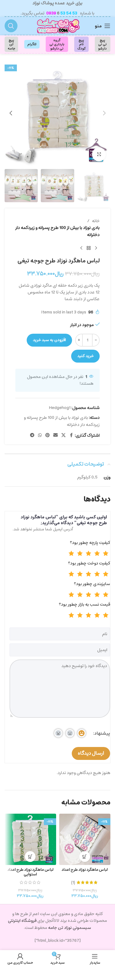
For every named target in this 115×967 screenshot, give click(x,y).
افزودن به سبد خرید (49, 340)
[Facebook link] (71, 435)
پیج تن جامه (11, 44)
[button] (104, 113)
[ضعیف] (97, 554)
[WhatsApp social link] (40, 435)
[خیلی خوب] (80, 554)
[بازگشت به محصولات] (88, 248)
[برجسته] (71, 554)
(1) (73, 883)
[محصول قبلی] (96, 248)
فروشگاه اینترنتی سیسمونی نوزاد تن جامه (49, 924)
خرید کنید (85, 356)
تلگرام (31, 44)
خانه (96, 221)
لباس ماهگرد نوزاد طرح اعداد (85, 869)
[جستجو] (11, 26)
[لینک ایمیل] (55, 435)
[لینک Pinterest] (48, 435)
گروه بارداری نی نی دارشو (56, 44)
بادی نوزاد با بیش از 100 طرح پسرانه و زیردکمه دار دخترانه (57, 231)
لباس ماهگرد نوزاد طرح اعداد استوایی (30, 872)
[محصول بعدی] (81, 248)
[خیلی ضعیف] (106, 554)
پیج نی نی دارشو (102, 44)
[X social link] (63, 435)
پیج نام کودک (81, 44)
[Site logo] (57, 25)
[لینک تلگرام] (32, 435)
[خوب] (88, 554)
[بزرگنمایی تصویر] (99, 154)
